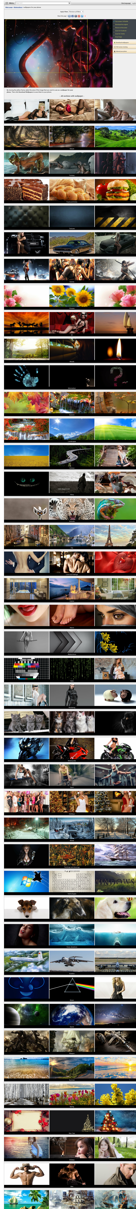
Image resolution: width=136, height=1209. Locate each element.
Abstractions (18, 7)
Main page (8, 7)
